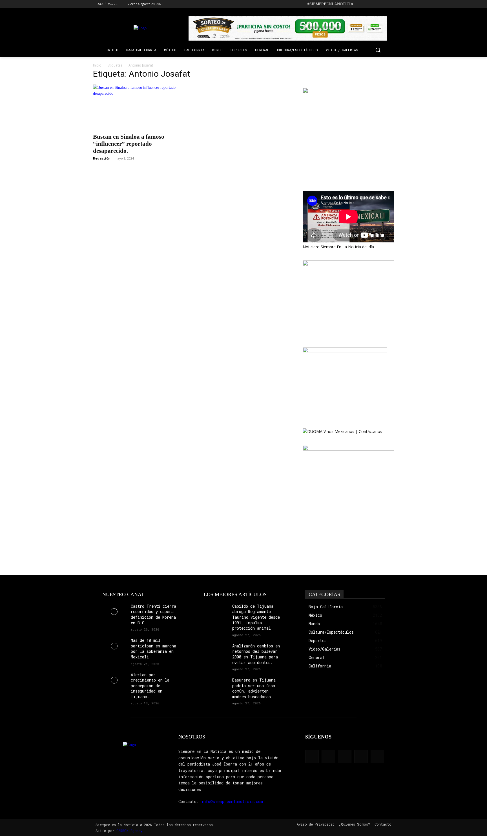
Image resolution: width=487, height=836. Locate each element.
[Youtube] (391, 4)
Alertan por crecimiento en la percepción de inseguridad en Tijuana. (150, 685)
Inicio (97, 65)
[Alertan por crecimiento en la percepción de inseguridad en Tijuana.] (114, 680)
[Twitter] (383, 4)
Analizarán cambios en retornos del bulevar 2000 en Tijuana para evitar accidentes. (256, 654)
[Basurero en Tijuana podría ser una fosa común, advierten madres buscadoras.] (216, 685)
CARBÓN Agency (129, 830)
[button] (378, 50)
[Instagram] (367, 4)
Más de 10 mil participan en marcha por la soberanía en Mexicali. (153, 649)
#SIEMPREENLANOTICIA (330, 4)
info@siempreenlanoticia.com (232, 801)
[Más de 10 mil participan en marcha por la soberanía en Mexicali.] (114, 646)
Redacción (101, 158)
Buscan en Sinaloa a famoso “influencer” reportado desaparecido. (128, 143)
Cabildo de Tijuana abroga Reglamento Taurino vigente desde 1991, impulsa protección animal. (256, 617)
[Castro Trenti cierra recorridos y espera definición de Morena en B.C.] (114, 611)
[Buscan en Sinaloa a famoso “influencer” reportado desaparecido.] (138, 107)
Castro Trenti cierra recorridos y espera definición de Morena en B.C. (153, 614)
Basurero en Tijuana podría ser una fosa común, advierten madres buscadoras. (254, 688)
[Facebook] (359, 4)
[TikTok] (375, 4)
